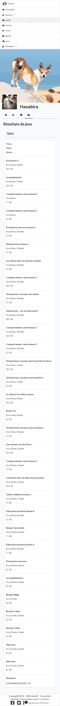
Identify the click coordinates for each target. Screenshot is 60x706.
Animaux (9, 15)
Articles (8, 25)
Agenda (8, 36)
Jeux (8, 41)
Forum (8, 30)
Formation (10, 9)
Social (8, 20)
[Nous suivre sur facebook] (12, 703)
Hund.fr (11, 3)
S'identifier (9, 46)
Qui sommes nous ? (30, 699)
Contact (46, 699)
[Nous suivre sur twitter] (19, 703)
